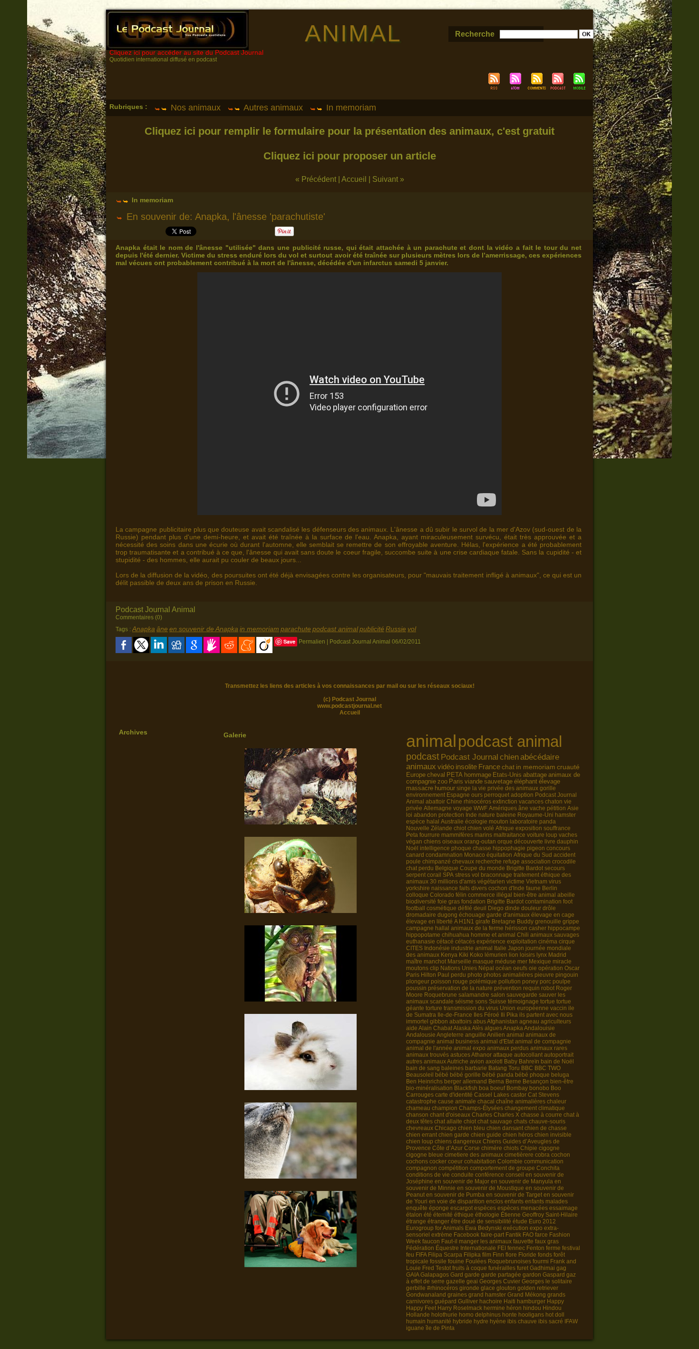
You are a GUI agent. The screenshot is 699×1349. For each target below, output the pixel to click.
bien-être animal (535, 895)
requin (531, 988)
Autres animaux (272, 107)
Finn (498, 1254)
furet (522, 1268)
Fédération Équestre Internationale (451, 1248)
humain (416, 1321)
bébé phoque (532, 1074)
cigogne (549, 1148)
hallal (442, 928)
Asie (573, 808)
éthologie (487, 1214)
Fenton (535, 1248)
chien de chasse (545, 1128)
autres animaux (426, 1061)
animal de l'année (429, 1048)
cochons (417, 1161)
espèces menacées (522, 1208)
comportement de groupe (502, 1168)
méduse (505, 961)
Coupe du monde (482, 868)
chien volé (480, 828)
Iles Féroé (486, 1015)
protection (451, 815)
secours (554, 868)
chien (509, 757)
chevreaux (419, 1128)
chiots (511, 1148)
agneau (529, 1021)
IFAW (571, 1321)
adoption (522, 795)
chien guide (486, 1134)
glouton (506, 1288)
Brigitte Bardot (524, 868)
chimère (491, 1148)
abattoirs (460, 1021)
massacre (419, 788)
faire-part (492, 1234)
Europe (416, 774)
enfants (514, 1201)
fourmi (541, 1261)
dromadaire (421, 915)
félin (461, 895)
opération (550, 968)
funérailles (501, 1268)
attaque (503, 1054)
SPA (448, 875)
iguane (415, 1328)
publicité (371, 629)
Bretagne (503, 921)
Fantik (513, 1234)
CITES (414, 948)
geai (472, 1281)
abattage (535, 774)
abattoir (435, 801)
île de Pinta (440, 1328)
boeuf (497, 1088)
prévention (508, 988)
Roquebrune (440, 995)
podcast (422, 756)
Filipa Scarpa (445, 1254)
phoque (461, 848)
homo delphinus (480, 1314)
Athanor (481, 1054)
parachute (296, 629)
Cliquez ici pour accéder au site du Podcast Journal (186, 52)
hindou (532, 1308)
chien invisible (553, 1134)
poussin (416, 988)
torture (434, 1008)
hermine (494, 1308)
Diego (496, 908)
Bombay (517, 1088)
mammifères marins (466, 835)
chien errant (421, 1134)
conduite (462, 1174)
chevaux (463, 861)
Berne (513, 1081)
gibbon (439, 1021)
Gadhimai (542, 1268)
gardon (532, 1274)
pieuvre (544, 975)
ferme (553, 1248)
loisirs (527, 955)
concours (558, 848)
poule (413, 861)
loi (409, 815)
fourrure (429, 835)
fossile (438, 1261)
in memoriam (259, 629)
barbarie (476, 1068)
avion (477, 1061)
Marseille (459, 961)
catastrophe (421, 1101)
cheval (436, 774)
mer (522, 961)
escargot (461, 1208)
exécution (515, 1228)
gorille (548, 788)
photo (474, 975)
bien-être (561, 1081)
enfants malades (546, 1201)
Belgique (446, 868)
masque (483, 961)
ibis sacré (550, 1321)
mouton (498, 821)
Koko (476, 955)
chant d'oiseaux (450, 1114)
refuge (511, 861)
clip (434, 968)
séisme (464, 1001)
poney (530, 981)
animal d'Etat (497, 1041)
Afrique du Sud (533, 855)
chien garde (453, 1134)
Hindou (552, 1308)
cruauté (568, 767)
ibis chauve (522, 1321)
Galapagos (434, 1274)
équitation (499, 855)
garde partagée (501, 1274)
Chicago (445, 1128)
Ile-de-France (454, 1015)
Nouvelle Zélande (429, 828)
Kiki (463, 955)
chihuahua (455, 935)
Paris (456, 781)
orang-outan (480, 841)
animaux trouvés (427, 1054)
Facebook (466, 1234)
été (428, 1214)
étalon (414, 1214)
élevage (549, 781)
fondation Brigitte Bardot (492, 901)
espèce (415, 821)
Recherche (475, 34)
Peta (412, 835)
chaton (554, 801)
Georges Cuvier (499, 1281)
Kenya (449, 955)
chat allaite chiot (455, 1121)
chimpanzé (436, 861)
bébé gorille (465, 1074)
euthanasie (420, 941)
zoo (442, 781)
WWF (480, 808)
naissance (444, 888)
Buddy (525, 921)
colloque (417, 895)
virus (555, 881)
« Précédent (315, 179)
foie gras (448, 901)
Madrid (557, 955)
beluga (560, 1074)
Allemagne (438, 808)
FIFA (421, 1254)
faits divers (473, 888)
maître (414, 961)
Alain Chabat (435, 1028)
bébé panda (498, 1074)
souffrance (557, 828)
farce (541, 1234)
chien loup (419, 1141)
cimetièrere (519, 1154)
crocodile (564, 861)
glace (488, 1288)
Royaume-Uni (535, 815)
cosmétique (441, 908)
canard (415, 855)
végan (414, 841)
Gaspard (554, 1274)
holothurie (444, 1314)
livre (549, 841)
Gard (456, 1274)
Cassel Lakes (491, 1094)
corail (434, 875)
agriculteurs (556, 1021)
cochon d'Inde (506, 888)
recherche (489, 861)
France (489, 767)
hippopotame (423, 935)
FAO (528, 1234)
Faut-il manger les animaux (476, 1241)
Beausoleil (420, 1074)
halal (433, 821)
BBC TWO (547, 1068)
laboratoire (524, 821)
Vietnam (536, 881)
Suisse (497, 1001)
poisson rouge (449, 981)
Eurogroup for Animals (435, 1228)
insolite (466, 767)
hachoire (490, 1301)
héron (514, 1308)
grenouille (548, 921)
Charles (482, 1114)
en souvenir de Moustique (490, 1188)
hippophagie (509, 848)
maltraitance (509, 835)
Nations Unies (458, 968)
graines (457, 1294)
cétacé (445, 941)
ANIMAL (353, 33)
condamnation (444, 855)
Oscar (572, 968)
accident (564, 855)
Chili (523, 935)
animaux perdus (508, 1048)
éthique (464, 1214)
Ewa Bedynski (483, 1228)
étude (520, 1221)
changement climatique (535, 1108)
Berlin (549, 888)
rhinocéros (477, 801)
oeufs (520, 968)
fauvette (523, 1241)
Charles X (506, 1114)
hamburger (531, 1301)
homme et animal (493, 935)
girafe (483, 921)
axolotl (494, 1061)
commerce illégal (490, 895)
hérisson (516, 928)
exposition (528, 828)
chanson (417, 1114)
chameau (418, 1108)
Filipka (472, 1254)
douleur (531, 908)
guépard (445, 1301)
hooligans (531, 1314)
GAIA (412, 1274)
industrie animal (472, 948)
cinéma (547, 941)
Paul (443, 975)
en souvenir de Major (462, 1181)
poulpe (562, 981)
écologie (476, 821)
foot (568, 901)
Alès (477, 1028)
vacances (531, 801)
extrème (441, 1234)
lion (513, 955)
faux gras (547, 1241)
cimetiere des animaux (474, 1154)
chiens (432, 841)
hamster (565, 815)
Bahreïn (529, 1061)
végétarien (491, 881)
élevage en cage (552, 915)
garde (472, 1274)
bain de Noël (557, 1061)
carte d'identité (454, 1094)
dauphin (567, 841)
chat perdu (420, 868)
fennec (516, 1248)
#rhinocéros (442, 1288)
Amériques (503, 808)
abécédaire (539, 757)
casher (537, 928)
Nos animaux (194, 107)
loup (551, 835)
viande (474, 781)
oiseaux (452, 841)
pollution (509, 981)
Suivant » (388, 179)
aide (411, 1028)
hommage (477, 774)
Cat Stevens (543, 1094)
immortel (417, 1021)
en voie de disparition (457, 1201)
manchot (435, 961)
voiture (535, 835)
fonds (545, 1254)
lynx (541, 955)
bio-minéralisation (429, 1088)
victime (515, 881)
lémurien (496, 955)
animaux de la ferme (477, 928)
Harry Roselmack (459, 1308)
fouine (456, 1261)
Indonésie (437, 948)
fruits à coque (469, 1268)
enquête (416, 1208)
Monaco (474, 855)
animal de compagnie (543, 1041)
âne (162, 629)
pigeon (536, 848)
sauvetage (498, 781)
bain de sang (423, 1068)
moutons (417, 968)
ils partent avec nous (546, 1015)
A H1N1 (464, 921)
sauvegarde (521, 995)
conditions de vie (428, 1174)
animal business (458, 1041)
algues (493, 1028)
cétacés (465, 941)
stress (462, 875)
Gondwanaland (426, 1294)
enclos (494, 1201)
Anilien (496, 1035)
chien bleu (471, 1128)
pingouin (566, 975)
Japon (516, 948)
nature (486, 815)
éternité (443, 1214)
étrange (416, 1221)
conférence (489, 1174)
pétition (556, 808)
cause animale (457, 1101)
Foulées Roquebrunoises (498, 1261)
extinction (505, 801)
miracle (562, 961)
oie (533, 968)
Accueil (354, 179)
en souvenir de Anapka (203, 629)
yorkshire (418, 888)
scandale (442, 1001)
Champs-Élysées (481, 1108)
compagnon (421, 1168)
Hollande (418, 1314)
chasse (482, 848)
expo (536, 1228)
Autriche (457, 1061)
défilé (465, 908)
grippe (571, 921)
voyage (462, 808)
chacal (486, 1101)
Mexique (540, 961)
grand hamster (487, 1294)
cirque (567, 941)
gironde (469, 1288)
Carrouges (420, 1094)
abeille (566, 895)
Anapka (143, 629)
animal (431, 741)
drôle (549, 908)
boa (484, 1088)
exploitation (522, 941)
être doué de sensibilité (481, 1221)
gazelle (455, 1281)
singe (463, 788)
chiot (460, 828)
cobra (542, 1154)
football (415, 908)
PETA (455, 774)
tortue (547, 1001)
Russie (396, 629)
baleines (452, 1068)
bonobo (539, 1088)
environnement (425, 795)
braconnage (496, 875)
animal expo (469, 1048)
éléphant (525, 781)
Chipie (528, 1148)
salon (498, 995)
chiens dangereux (458, 1141)
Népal (486, 968)
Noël (412, 848)
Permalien (312, 641)
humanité (439, 1321)
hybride (462, 1321)
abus (479, 1021)
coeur (455, 1161)
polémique (483, 981)
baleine (506, 815)
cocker (438, 1161)
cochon (560, 1154)
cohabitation (480, 1161)
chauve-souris (547, 1121)
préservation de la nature (460, 988)
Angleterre (450, 1035)
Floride (527, 1254)
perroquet (496, 795)
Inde (471, 815)
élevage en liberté (429, 921)
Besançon (536, 1081)
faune (533, 888)
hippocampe (564, 928)
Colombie (510, 1161)
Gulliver (468, 1301)
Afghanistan (502, 1021)
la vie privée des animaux (505, 788)
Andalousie (421, 1035)
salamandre (473, 995)
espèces (485, 1208)
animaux (421, 766)
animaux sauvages (554, 935)
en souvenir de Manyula (522, 1181)
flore (511, 1254)
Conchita (548, 1168)
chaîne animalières (520, 1101)
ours (477, 795)
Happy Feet (421, 1308)
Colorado (442, 895)
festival (571, 1248)
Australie (452, 821)
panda (547, 821)
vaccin (558, 1008)
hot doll (554, 1314)
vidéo (445, 767)
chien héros (518, 1134)
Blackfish (465, 1088)
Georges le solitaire (547, 1281)
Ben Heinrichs (424, 1081)
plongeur (417, 981)
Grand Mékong (526, 1294)
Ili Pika (509, 1015)
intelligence (435, 848)
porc (545, 981)
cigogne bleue (424, 1154)
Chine (454, 801)
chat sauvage (494, 1121)
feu (410, 1254)
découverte (528, 841)
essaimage (563, 1208)
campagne (420, 928)
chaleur (556, 1101)
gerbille (416, 1288)
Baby (510, 1061)
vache (537, 808)
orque (505, 841)
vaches (568, 835)
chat (508, 767)
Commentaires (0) (139, 617)
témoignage (523, 1001)
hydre (481, 1321)
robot (547, 988)
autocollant (528, 1054)
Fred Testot (436, 1268)
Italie (500, 948)
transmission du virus (471, 1008)
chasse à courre (541, 1114)
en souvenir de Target (514, 1194)
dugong (447, 915)
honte (509, 1314)
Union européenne (524, 1008)
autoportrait (558, 1054)
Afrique (504, 828)
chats (520, 1121)
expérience (490, 941)
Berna (496, 1081)
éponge (439, 1208)
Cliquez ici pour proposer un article (349, 156)
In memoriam (350, 107)
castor (518, 1094)
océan (503, 968)
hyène (498, 1321)
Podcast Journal (469, 757)
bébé (441, 1074)
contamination (543, 901)
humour (445, 788)
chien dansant (504, 1128)
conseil (514, 1174)
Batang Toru (504, 1068)
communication (543, 1161)
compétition (453, 1168)
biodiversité (421, 901)
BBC (527, 1068)
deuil (480, 908)
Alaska (462, 1028)
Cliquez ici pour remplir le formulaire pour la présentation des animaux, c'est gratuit (349, 131)
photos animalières (508, 975)
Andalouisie (539, 1028)
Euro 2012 (542, 1221)
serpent (416, 875)
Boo (556, 1088)
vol (412, 629)
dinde (512, 908)
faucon (431, 1241)
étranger (438, 1221)
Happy (555, 1301)
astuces (460, 1054)
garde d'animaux (508, 915)
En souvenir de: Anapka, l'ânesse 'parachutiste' (225, 216)
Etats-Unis (507, 774)
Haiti (509, 1301)
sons (481, 1001)
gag (561, 1268)
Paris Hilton (421, 975)
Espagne (458, 795)
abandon (425, 815)
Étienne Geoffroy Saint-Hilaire (539, 1214)
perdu (458, 975)
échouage (472, 915)
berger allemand (465, 1081)
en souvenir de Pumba (455, 1194)
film (486, 1254)
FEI (501, 1248)
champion (444, 1108)
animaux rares (548, 1048)
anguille (475, 1035)
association (536, 861)
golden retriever (537, 1288)
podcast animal (335, 629)
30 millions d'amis (453, 881)
